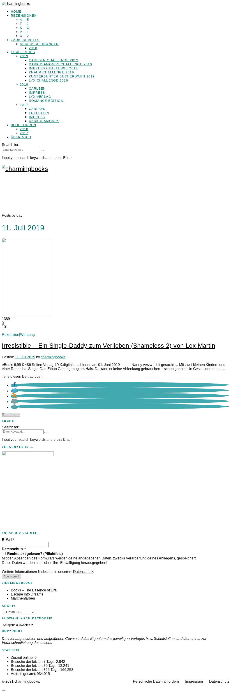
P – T (24, 32)
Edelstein (39, 113)
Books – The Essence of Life (34, 590)
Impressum (194, 681)
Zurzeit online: (23, 657)
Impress (37, 92)
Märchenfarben (23, 598)
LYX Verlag (40, 96)
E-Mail (8, 540)
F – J (24, 23)
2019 (24, 56)
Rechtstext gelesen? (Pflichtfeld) (34, 554)
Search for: (10, 145)
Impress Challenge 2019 (53, 68)
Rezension (10, 334)
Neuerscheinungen (39, 44)
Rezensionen (24, 15)
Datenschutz (14, 549)
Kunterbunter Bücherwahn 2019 (62, 76)
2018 (33, 48)
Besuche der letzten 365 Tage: (35, 670)
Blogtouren (23, 125)
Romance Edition (46, 100)
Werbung (27, 334)
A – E (24, 19)
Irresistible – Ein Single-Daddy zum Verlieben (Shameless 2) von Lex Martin (108, 345)
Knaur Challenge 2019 (51, 72)
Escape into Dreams (27, 594)
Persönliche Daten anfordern (156, 681)
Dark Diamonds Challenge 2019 (60, 64)
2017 (24, 105)
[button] (14, 385)
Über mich (21, 137)
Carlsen (37, 88)
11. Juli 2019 (25, 357)
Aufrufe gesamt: (24, 674)
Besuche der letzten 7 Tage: (33, 661)
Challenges (23, 52)
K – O (25, 28)
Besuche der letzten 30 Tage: (34, 666)
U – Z (24, 36)
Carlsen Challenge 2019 (54, 60)
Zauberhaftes (25, 40)
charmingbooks (53, 357)
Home (16, 11)
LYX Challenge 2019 (48, 80)
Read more (11, 415)
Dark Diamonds (44, 121)
